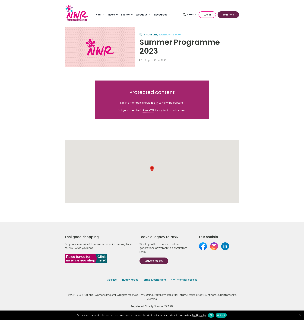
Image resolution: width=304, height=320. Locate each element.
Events (125, 14)
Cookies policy (199, 315)
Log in (207, 14)
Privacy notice (129, 279)
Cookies (112, 279)
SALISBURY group (170, 34)
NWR (98, 14)
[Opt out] (300, 315)
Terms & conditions (154, 279)
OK (210, 315)
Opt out (221, 315)
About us (142, 14)
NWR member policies (184, 279)
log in (154, 103)
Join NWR (228, 14)
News (111, 14)
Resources (160, 14)
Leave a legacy (154, 260)
